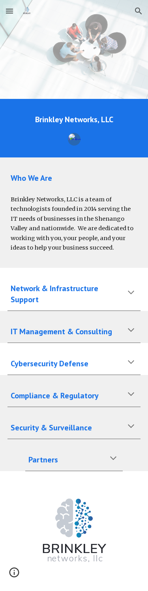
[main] (74, 119)
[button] (9, 11)
